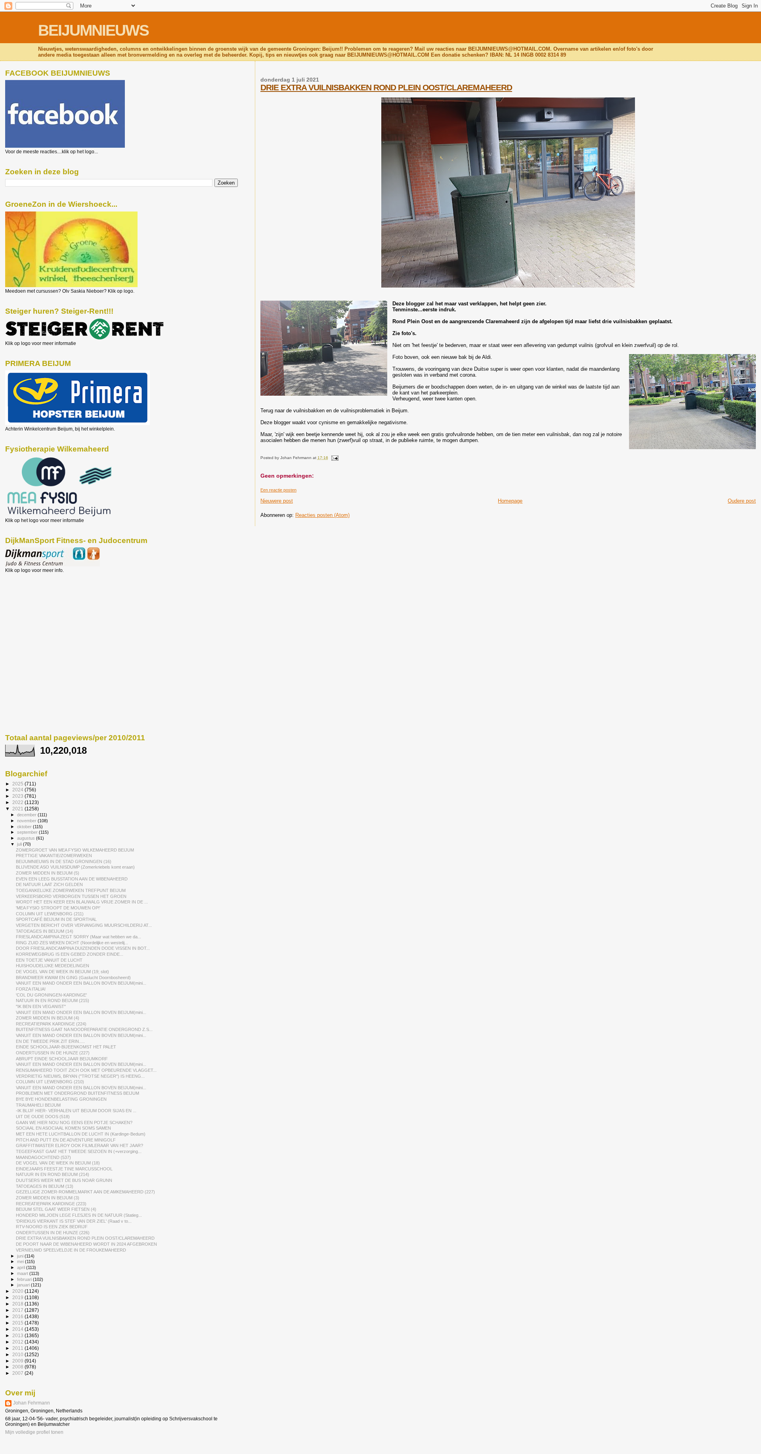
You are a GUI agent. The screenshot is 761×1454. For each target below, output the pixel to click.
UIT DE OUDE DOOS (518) (43, 1116)
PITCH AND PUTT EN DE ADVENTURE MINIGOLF (66, 1140)
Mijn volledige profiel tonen (34, 1432)
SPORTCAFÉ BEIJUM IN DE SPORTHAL (56, 919)
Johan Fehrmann (31, 1403)
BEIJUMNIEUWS (93, 30)
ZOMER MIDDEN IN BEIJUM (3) (47, 1197)
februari (25, 1279)
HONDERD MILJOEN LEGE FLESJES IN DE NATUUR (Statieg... (79, 1215)
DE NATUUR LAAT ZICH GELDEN (49, 884)
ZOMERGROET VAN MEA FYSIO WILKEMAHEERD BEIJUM (75, 850)
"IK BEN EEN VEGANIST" (41, 1006)
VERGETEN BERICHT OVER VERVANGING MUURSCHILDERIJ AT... (84, 925)
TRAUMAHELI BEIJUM (38, 1105)
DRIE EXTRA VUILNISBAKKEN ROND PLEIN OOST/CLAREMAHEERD (386, 87)
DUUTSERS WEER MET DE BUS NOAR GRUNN (64, 1180)
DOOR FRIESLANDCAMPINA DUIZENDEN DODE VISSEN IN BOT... (83, 948)
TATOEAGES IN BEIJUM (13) (44, 1186)
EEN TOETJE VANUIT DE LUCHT (49, 960)
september (28, 832)
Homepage (510, 501)
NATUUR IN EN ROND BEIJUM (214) (52, 1174)
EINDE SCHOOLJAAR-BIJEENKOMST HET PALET (66, 1046)
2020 (18, 1291)
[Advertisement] (40, 616)
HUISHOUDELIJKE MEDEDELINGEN (52, 965)
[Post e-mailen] (333, 457)
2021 (18, 808)
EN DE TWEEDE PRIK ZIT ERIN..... (50, 1041)
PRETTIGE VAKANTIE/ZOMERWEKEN (54, 855)
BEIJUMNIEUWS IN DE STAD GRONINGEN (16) (63, 861)
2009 (18, 1360)
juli (20, 844)
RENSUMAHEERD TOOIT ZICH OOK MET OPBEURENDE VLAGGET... (86, 1070)
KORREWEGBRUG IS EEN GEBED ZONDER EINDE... (69, 954)
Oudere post (742, 501)
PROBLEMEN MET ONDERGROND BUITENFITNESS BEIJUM (77, 1093)
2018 (18, 1303)
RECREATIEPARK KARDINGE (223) (51, 1203)
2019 (18, 1297)
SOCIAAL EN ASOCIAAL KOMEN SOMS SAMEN (63, 1128)
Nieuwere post (276, 501)
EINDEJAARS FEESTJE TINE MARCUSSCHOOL (64, 1168)
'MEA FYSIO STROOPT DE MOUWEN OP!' (58, 907)
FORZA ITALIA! (31, 989)
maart (23, 1273)
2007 (18, 1373)
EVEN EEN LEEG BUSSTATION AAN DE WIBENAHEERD (72, 879)
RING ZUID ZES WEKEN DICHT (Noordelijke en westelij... (72, 942)
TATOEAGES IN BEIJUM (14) (44, 931)
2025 (18, 783)
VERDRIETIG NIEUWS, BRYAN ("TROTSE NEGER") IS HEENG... (80, 1076)
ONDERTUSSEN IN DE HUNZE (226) (53, 1232)
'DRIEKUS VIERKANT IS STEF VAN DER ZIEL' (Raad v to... (74, 1221)
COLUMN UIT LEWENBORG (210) (50, 1081)
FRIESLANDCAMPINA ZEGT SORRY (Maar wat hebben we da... (78, 936)
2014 (18, 1329)
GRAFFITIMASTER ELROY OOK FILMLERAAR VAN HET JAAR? (79, 1145)
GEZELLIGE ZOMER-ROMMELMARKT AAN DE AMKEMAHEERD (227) (85, 1191)
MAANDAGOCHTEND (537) (43, 1157)
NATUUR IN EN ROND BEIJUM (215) (52, 1000)
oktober (25, 826)
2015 (18, 1322)
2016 (18, 1316)
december (27, 814)
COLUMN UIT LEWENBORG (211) (50, 913)
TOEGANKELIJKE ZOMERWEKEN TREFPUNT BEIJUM (71, 890)
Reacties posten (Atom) (322, 515)
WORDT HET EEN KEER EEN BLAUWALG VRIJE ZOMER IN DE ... (82, 901)
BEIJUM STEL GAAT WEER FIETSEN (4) (56, 1209)
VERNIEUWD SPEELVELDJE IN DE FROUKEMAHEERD (71, 1250)
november (27, 820)
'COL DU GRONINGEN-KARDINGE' (51, 995)
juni (21, 1256)
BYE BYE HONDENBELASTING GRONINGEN (61, 1099)
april (21, 1267)
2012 (18, 1341)
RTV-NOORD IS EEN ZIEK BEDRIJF (52, 1226)
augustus (26, 838)
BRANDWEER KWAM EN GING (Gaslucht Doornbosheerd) (73, 977)
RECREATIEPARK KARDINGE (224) (51, 1023)
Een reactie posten (278, 490)
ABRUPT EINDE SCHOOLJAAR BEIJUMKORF (62, 1058)
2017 (18, 1310)
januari (24, 1284)
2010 (18, 1354)
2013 (18, 1335)
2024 (18, 789)
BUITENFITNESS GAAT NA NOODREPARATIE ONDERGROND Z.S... (84, 1029)
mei (21, 1261)
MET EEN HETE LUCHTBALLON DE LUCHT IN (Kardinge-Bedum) (80, 1134)
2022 (18, 802)
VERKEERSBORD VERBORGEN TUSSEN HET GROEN (71, 896)
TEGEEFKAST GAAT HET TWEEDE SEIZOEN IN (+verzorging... (78, 1151)
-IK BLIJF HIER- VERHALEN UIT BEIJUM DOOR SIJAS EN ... (76, 1110)
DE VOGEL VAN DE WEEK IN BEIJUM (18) (58, 1163)
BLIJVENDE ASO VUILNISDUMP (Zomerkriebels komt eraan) (75, 867)
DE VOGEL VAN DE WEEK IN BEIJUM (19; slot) (62, 971)
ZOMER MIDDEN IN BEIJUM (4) (47, 1018)
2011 (18, 1348)
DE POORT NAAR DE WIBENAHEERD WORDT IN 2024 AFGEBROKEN (86, 1244)
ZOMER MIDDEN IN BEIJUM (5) (47, 873)
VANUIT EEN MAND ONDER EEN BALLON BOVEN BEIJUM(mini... (81, 983)
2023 (18, 795)
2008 (18, 1366)
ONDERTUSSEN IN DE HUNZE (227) (53, 1052)
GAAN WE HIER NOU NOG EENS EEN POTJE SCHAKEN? (74, 1122)
